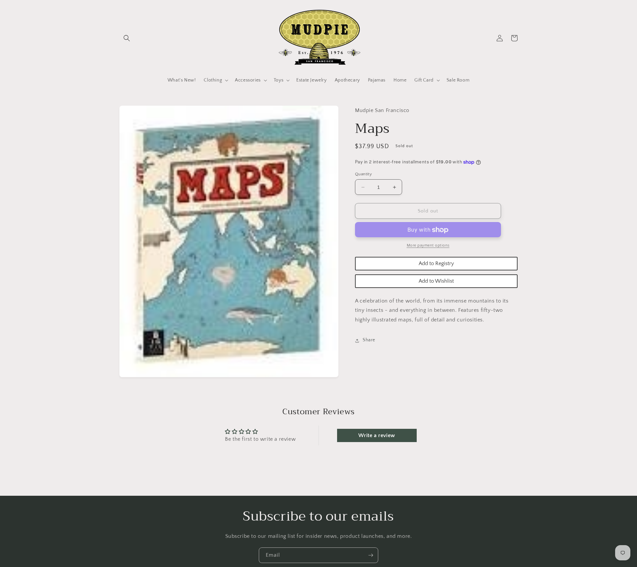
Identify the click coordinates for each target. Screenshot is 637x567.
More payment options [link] (428, 246)
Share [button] (369, 340)
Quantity (363, 174)
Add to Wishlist (436, 281)
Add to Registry (436, 264)
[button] (126, 38)
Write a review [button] (376, 435)
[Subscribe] (370, 555)
